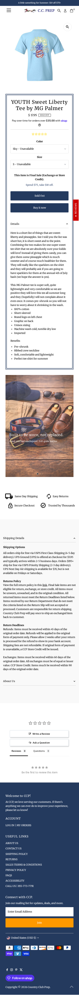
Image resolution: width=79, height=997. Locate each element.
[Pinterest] (16, 970)
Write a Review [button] (41, 733)
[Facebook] (7, 970)
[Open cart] (71, 10)
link (44, 585)
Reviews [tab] (16, 751)
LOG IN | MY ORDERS (18, 825)
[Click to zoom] (67, 27)
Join (39, 922)
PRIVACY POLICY (16, 870)
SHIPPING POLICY (17, 854)
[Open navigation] (9, 10)
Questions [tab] (39, 751)
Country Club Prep (39, 987)
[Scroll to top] (71, 987)
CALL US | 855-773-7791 (20, 886)
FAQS (9, 875)
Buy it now (39, 207)
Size (39, 157)
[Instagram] (11, 970)
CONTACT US (13, 848)
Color (39, 141)
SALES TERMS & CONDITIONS (24, 864)
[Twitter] (21, 970)
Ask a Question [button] (41, 742)
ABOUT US (12, 843)
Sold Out (40, 195)
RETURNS (11, 859)
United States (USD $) (23, 937)
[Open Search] (59, 10)
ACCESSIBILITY (15, 880)
